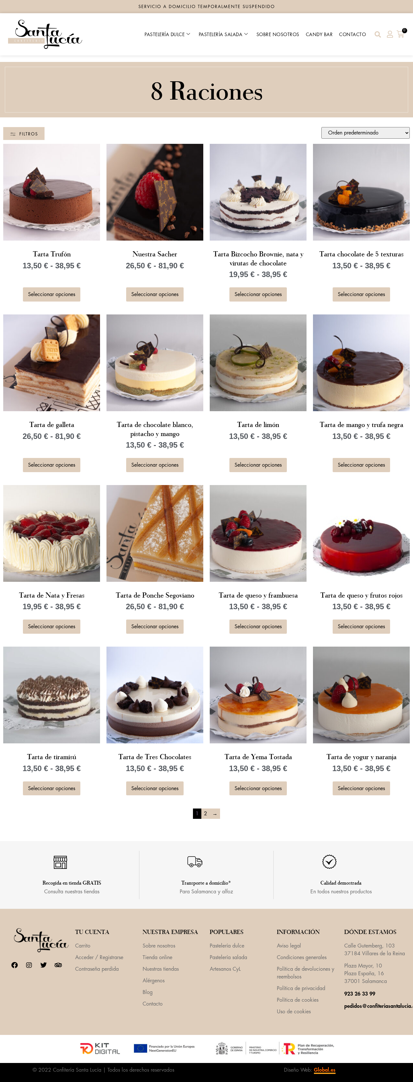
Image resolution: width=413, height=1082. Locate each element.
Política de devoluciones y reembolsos (305, 973)
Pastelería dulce (165, 34)
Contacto (352, 34)
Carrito (82, 945)
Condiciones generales (302, 957)
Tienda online (157, 957)
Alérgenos (154, 980)
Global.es (325, 1070)
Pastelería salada (221, 34)
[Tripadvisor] (58, 965)
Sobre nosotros (278, 34)
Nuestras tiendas (161, 969)
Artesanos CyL (225, 969)
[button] (377, 34)
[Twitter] (43, 965)
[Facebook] (14, 965)
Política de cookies (297, 1000)
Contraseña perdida (97, 969)
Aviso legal (289, 945)
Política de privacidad (301, 988)
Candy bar (319, 34)
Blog (148, 992)
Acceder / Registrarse (99, 957)
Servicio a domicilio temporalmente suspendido (206, 7)
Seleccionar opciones (51, 294)
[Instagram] (29, 965)
